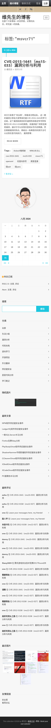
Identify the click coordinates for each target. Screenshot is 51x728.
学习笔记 (6, 381)
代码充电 (6, 346)
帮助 (37, 721)
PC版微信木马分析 (10, 476)
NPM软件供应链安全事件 (12, 423)
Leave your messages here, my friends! (26, 513)
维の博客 (14, 3)
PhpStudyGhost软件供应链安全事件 (17, 447)
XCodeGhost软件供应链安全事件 (16, 470)
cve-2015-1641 (12, 156)
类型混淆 (34, 161)
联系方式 (26, 3)
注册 (45, 3)
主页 (4, 3)
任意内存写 (22, 161)
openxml (9, 161)
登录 (38, 3)
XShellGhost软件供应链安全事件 (16, 464)
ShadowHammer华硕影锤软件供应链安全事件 (21, 452)
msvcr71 (39, 156)
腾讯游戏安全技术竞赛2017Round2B (30, 563)
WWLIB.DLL (35, 151)
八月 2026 (25, 219)
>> (46, 263)
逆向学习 (6, 351)
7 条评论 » (8, 174)
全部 (4, 328)
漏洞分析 (18, 69)
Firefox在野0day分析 (11, 441)
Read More (12, 141)
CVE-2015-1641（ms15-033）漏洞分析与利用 (25, 63)
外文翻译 (6, 363)
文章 (12, 284)
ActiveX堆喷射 (20, 151)
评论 (17, 284)
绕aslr (8, 167)
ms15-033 (27, 156)
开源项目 (6, 357)
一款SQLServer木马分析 (12, 435)
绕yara (18, 167)
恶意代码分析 (7, 375)
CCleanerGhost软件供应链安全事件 (17, 458)
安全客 (5, 700)
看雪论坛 (6, 703)
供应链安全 (7, 369)
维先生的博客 (16, 17)
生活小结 (6, 334)
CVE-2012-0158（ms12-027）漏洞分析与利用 (24, 505)
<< (5, 263)
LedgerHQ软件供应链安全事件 (15, 429)
